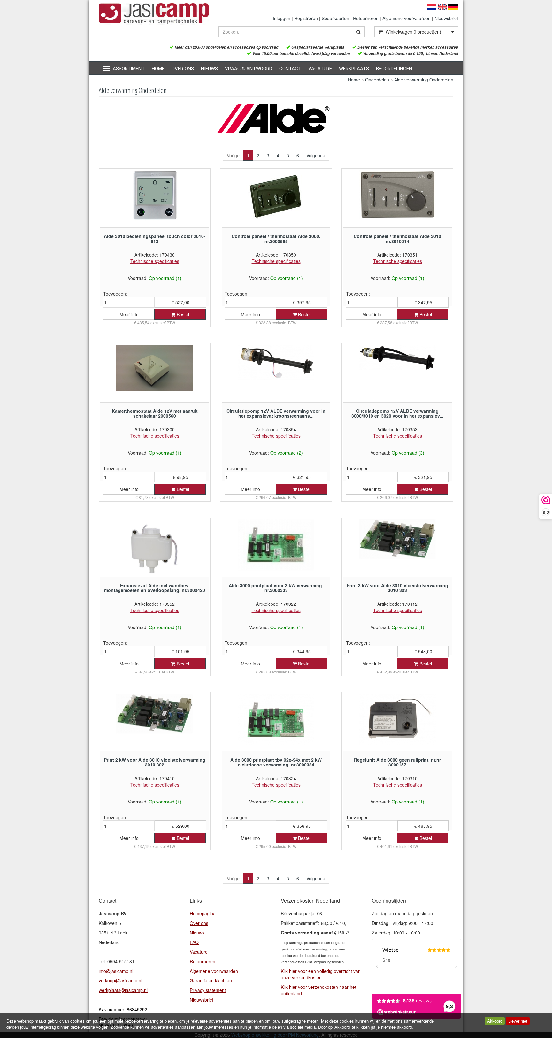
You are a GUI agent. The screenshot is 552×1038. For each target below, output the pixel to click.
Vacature (320, 69)
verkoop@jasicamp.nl (120, 980)
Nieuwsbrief (446, 18)
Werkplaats (354, 69)
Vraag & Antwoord (248, 69)
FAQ (194, 942)
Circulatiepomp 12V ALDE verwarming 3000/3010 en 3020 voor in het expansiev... (397, 413)
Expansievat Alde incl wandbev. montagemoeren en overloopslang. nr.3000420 (154, 587)
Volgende (315, 155)
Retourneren (366, 18)
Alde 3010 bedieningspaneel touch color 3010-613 (154, 238)
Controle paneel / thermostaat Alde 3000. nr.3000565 (276, 238)
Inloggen (281, 18)
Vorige (233, 155)
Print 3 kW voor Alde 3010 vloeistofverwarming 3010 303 (397, 587)
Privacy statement (208, 990)
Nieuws (209, 69)
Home (158, 69)
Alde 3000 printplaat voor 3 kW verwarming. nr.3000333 (276, 587)
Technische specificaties (154, 261)
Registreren (306, 18)
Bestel (182, 314)
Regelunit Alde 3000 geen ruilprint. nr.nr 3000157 (397, 762)
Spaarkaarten (335, 18)
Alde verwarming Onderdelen (423, 79)
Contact (290, 69)
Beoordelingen (394, 69)
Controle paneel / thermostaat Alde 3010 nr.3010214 (397, 238)
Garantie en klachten (211, 980)
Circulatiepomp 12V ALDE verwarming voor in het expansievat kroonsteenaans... (276, 413)
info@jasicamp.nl (116, 971)
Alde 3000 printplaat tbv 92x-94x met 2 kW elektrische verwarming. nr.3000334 (276, 762)
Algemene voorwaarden (406, 18)
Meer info (129, 314)
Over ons (183, 69)
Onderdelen (377, 79)
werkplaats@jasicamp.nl (123, 990)
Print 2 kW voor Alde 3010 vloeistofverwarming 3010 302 (154, 762)
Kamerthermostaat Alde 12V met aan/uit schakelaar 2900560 (155, 413)
